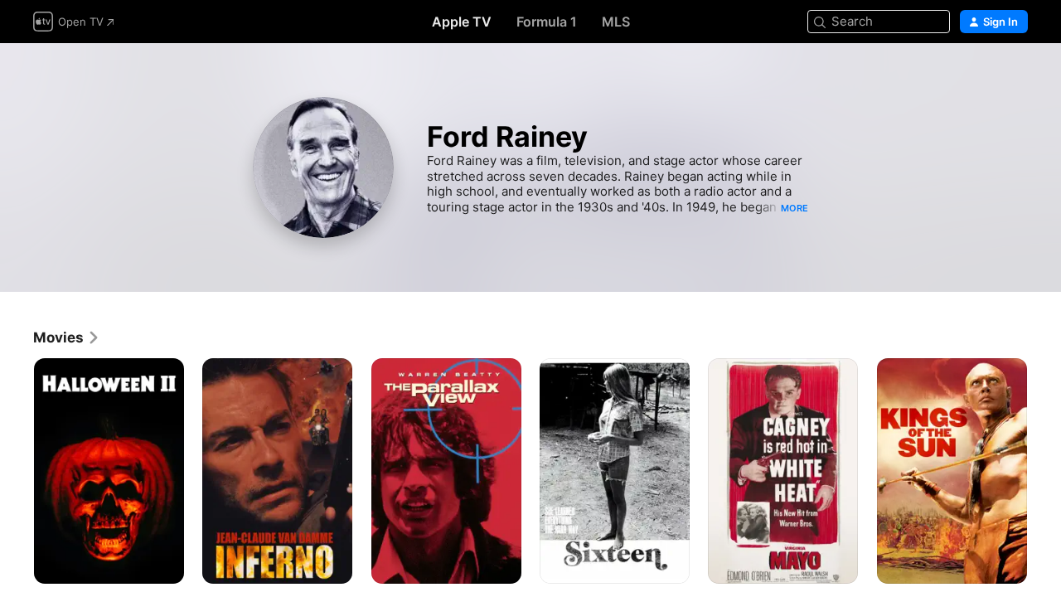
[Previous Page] (16, 471)
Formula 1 (546, 21)
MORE (794, 208)
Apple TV (462, 21)
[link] (66, 337)
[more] (165, 565)
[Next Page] (1044, 471)
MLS (616, 21)
